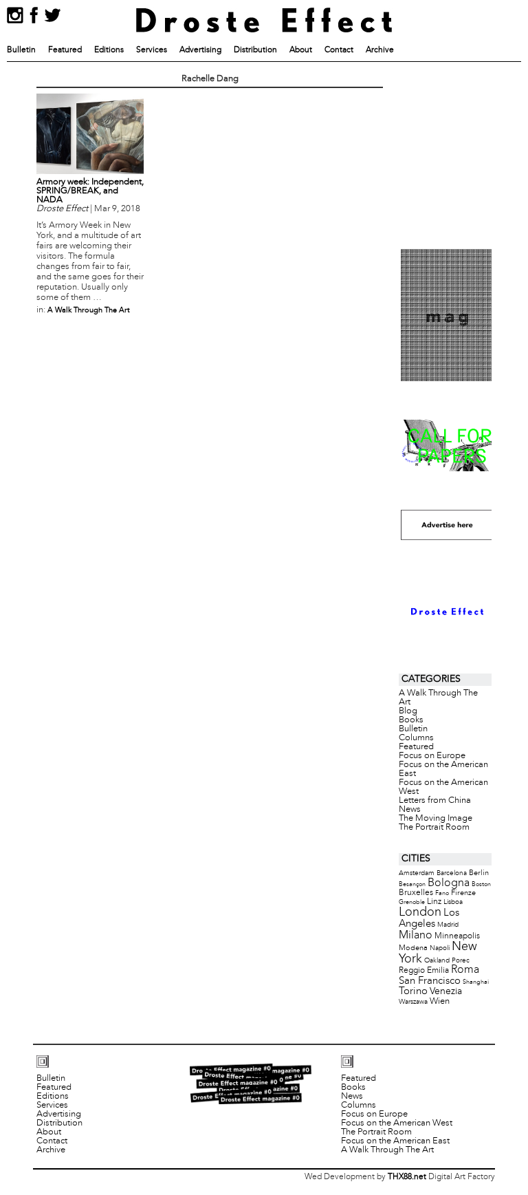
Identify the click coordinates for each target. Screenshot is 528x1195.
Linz (434, 902)
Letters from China (435, 801)
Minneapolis (457, 936)
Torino (413, 991)
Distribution (255, 50)
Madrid (448, 925)
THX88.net (407, 1177)
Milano (415, 935)
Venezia (446, 992)
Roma (465, 970)
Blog (408, 711)
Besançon (412, 884)
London (420, 912)
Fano (442, 893)
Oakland (437, 961)
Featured (65, 50)
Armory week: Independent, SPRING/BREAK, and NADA (90, 191)
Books (411, 720)
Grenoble (412, 902)
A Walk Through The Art (88, 310)
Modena (413, 948)
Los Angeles (429, 918)
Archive (380, 50)
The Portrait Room (434, 827)
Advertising (200, 50)
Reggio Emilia (424, 971)
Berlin (479, 873)
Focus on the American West (443, 787)
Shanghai (476, 982)
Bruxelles (416, 892)
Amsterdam (416, 873)
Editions (109, 50)
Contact (338, 50)
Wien (440, 1001)
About (300, 50)
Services (151, 50)
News (410, 810)
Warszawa (413, 1002)
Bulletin (21, 50)
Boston (481, 884)
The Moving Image (435, 818)
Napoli (440, 948)
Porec (461, 961)
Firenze (463, 893)
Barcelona (452, 873)
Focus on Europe (432, 756)
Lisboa (453, 902)
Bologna (449, 883)
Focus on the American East (443, 769)
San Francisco (430, 981)
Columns (416, 738)
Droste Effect (62, 209)
